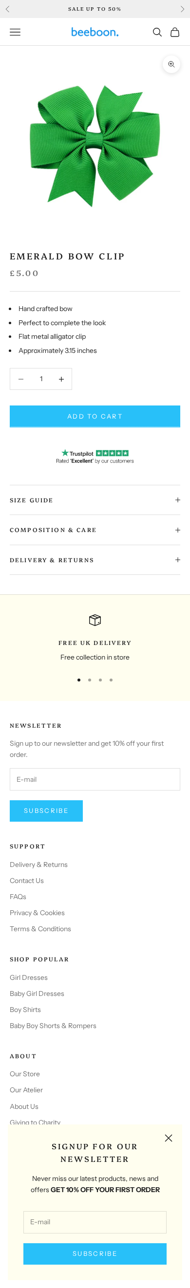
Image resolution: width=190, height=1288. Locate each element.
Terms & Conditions (40, 928)
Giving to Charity (35, 1122)
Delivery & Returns (39, 864)
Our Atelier (26, 1090)
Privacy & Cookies (37, 912)
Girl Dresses (29, 977)
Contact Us (27, 880)
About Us (24, 1106)
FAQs (18, 896)
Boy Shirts (25, 1009)
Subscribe (95, 1253)
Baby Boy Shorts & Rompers (53, 1025)
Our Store (25, 1073)
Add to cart (95, 416)
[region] (95, 638)
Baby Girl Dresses (37, 993)
